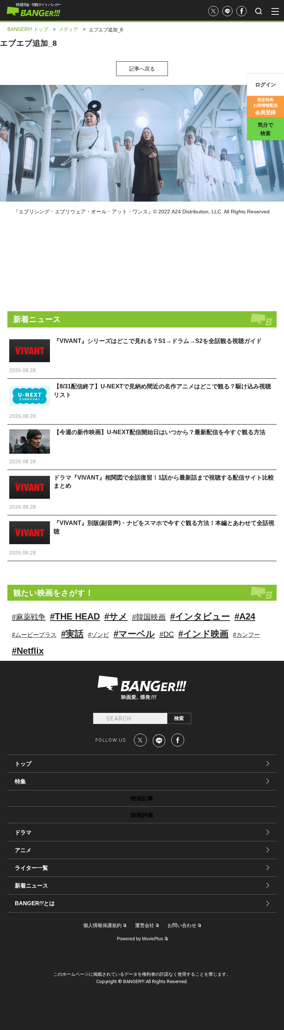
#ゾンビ (98, 635)
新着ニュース (31, 885)
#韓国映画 (149, 617)
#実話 (72, 634)
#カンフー (246, 635)
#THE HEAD (75, 616)
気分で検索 (265, 129)
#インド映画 (203, 634)
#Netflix (28, 651)
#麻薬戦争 (28, 617)
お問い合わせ (182, 925)
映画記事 (142, 798)
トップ (23, 764)
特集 (20, 781)
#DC (166, 634)
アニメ (23, 850)
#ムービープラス (34, 635)
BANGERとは (35, 903)
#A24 (244, 616)
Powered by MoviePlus (140, 938)
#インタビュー (200, 616)
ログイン (265, 84)
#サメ (116, 616)
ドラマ (23, 832)
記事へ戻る (142, 69)
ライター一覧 (31, 868)
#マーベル (134, 634)
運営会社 (144, 925)
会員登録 (265, 106)
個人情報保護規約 (102, 925)
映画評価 (142, 815)
